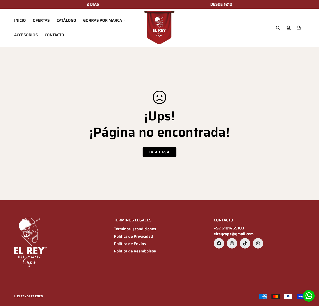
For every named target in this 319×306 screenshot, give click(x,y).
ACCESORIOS (26, 35)
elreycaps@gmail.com (234, 234)
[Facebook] (219, 243)
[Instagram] (232, 243)
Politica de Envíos (130, 244)
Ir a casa (159, 152)
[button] (299, 28)
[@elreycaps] (245, 243)
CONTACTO (54, 35)
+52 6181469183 (229, 228)
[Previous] (97, 4)
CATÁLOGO (66, 20)
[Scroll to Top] (311, 282)
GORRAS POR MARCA (102, 20)
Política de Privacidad (133, 236)
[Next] (222, 4)
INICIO (20, 20)
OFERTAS (41, 20)
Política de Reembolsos (135, 251)
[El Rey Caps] (159, 28)
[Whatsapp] (258, 243)
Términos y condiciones (135, 229)
